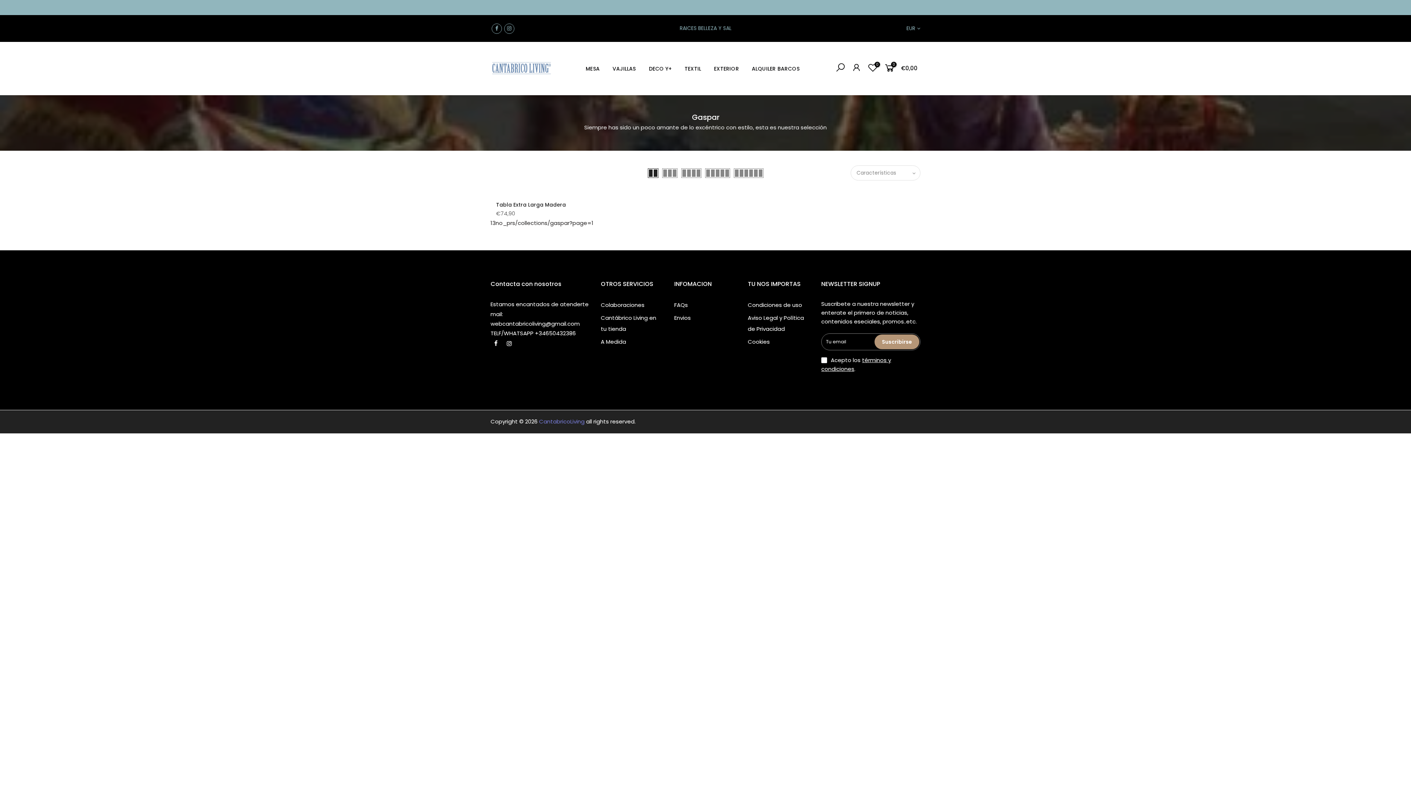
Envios (682, 318)
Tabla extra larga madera (531, 204)
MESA (593, 68)
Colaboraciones (623, 305)
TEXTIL (693, 68)
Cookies (759, 342)
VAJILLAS (624, 68)
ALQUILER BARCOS (776, 68)
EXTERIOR (726, 68)
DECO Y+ (660, 68)
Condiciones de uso (775, 305)
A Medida (613, 342)
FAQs (681, 305)
